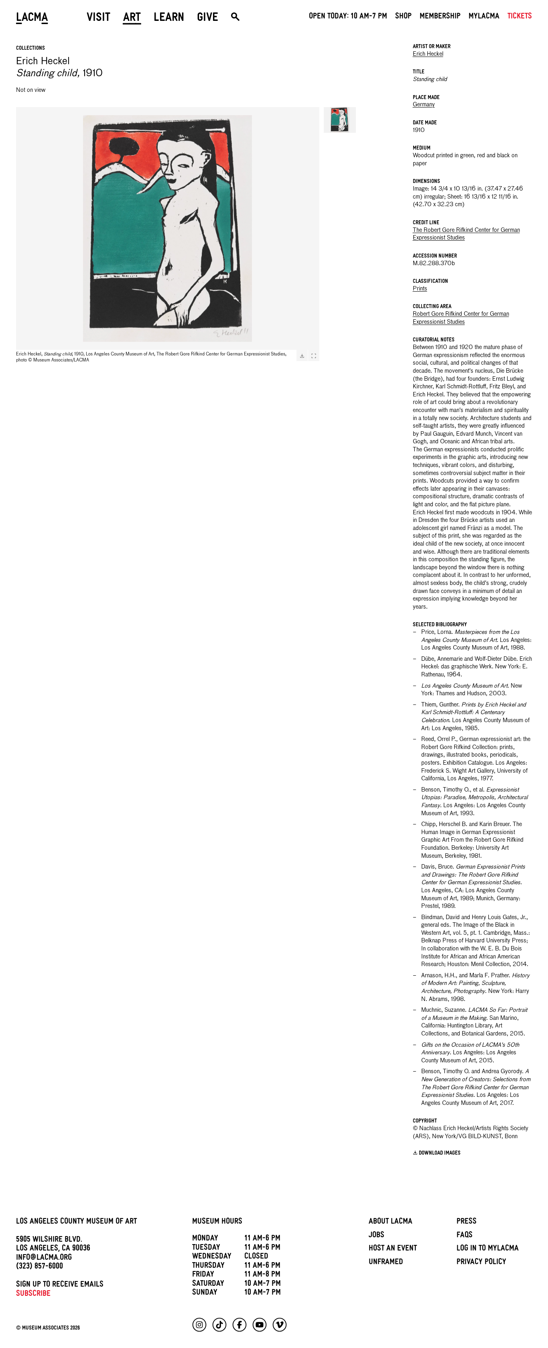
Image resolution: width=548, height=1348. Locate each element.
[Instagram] (199, 1325)
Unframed (386, 1263)
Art (132, 19)
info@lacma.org (44, 1258)
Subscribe (33, 1294)
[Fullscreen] (313, 355)
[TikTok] (219, 1325)
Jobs (376, 1236)
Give (207, 19)
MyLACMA (484, 17)
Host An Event (393, 1249)
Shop (403, 17)
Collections (30, 49)
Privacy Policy (481, 1263)
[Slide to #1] (340, 120)
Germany (424, 105)
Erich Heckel (428, 54)
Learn (169, 19)
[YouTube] (259, 1325)
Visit (98, 19)
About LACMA (390, 1222)
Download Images (440, 1154)
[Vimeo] (279, 1325)
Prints (420, 289)
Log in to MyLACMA (488, 1249)
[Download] (302, 355)
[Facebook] (239, 1325)
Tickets (519, 17)
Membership (440, 17)
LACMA (32, 19)
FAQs (465, 1236)
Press (467, 1222)
